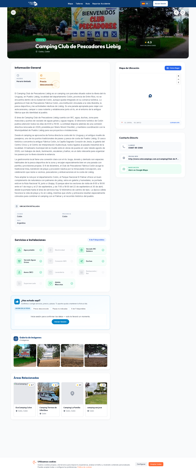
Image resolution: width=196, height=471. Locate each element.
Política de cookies (84, 467)
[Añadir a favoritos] (182, 12)
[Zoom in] (178, 76)
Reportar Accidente (101, 3)
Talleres (79, 3)
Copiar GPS (174, 122)
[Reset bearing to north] (178, 82)
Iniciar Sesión (60, 322)
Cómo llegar (175, 68)
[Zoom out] (178, 79)
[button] (150, 95)
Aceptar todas (156, 464)
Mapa (70, 3)
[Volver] (13, 12)
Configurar (141, 464)
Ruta (88, 3)
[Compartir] (176, 12)
